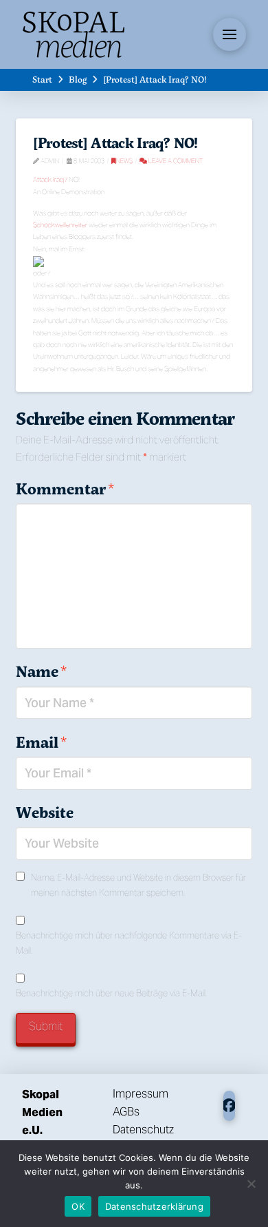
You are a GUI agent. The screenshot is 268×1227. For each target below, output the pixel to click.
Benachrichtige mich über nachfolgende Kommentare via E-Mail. (129, 943)
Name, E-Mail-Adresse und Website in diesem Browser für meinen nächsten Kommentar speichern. (138, 885)
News (124, 161)
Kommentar (64, 489)
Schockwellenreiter (60, 224)
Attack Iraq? (50, 179)
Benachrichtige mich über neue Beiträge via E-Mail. (111, 993)
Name (41, 671)
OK (78, 1206)
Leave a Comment (175, 161)
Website (45, 812)
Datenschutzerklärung (154, 1206)
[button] (229, 34)
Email (41, 742)
